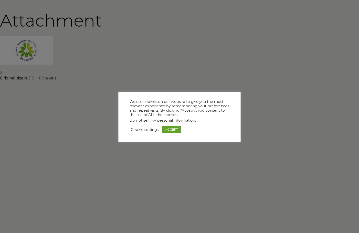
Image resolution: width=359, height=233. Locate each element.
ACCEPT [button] (171, 129)
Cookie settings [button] (144, 129)
